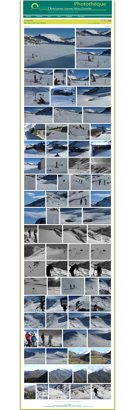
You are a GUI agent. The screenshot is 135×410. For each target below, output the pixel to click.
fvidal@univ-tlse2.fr (50, 406)
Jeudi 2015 (108, 26)
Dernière (78, 401)
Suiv (74, 401)
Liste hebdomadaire (95, 23)
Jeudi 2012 (27, 26)
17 (71, 401)
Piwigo (69, 404)
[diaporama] (105, 20)
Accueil (26, 20)
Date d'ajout (27, 23)
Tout (37, 23)
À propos (69, 16)
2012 (34, 23)
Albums (28, 16)
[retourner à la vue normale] (107, 20)
